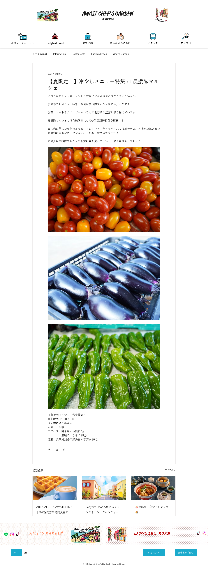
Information (59, 54)
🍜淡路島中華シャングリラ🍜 (152, 509)
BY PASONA (108, 19)
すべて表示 (170, 470)
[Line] (6, 534)
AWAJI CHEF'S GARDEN (107, 13)
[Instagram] (204, 533)
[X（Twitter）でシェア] (56, 449)
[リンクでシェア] (64, 449)
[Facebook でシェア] (49, 449)
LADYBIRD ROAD (152, 533)
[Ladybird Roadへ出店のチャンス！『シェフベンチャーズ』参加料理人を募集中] (104, 488)
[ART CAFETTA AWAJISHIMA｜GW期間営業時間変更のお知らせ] (55, 488)
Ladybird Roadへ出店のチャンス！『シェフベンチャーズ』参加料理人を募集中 (103, 510)
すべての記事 (39, 54)
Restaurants (78, 54)
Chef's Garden (121, 54)
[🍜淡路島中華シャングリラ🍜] (153, 488)
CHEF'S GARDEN (46, 533)
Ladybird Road (99, 54)
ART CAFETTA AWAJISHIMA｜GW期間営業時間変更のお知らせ (54, 510)
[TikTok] (198, 533)
